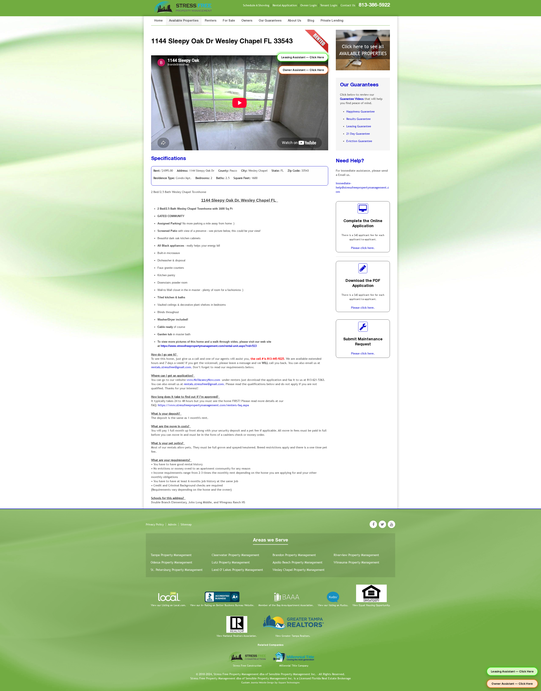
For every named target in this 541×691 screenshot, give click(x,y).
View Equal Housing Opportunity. (371, 605)
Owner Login (308, 5)
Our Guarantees (270, 20)
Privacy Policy (155, 524)
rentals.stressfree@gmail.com (171, 367)
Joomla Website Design (262, 682)
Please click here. (363, 248)
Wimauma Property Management (356, 562)
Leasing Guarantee (358, 126)
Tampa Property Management (171, 555)
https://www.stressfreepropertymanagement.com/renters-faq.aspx (203, 405)
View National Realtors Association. (237, 635)
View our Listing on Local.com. (168, 605)
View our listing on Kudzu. (333, 605)
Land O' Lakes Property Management (237, 570)
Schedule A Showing (256, 5)
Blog (310, 20)
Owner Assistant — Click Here (303, 70)
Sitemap (186, 524)
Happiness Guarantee (360, 111)
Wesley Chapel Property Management (299, 570)
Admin (172, 524)
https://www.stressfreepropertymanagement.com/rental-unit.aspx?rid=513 (209, 346)
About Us (294, 20)
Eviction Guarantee (359, 141)
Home (158, 20)
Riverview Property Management (356, 555)
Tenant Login (328, 5)
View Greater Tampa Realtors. (292, 635)
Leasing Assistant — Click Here (302, 57)
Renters (210, 20)
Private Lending (332, 20)
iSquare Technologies (289, 682)
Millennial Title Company (293, 665)
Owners (246, 20)
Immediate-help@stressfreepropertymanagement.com (362, 187)
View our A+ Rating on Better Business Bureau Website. (222, 605)
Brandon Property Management (294, 555)
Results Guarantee (358, 119)
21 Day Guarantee (358, 133)
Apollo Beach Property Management (297, 562)
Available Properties (183, 20)
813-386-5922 (374, 5)
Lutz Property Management (231, 562)
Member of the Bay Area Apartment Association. (286, 605)
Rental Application (285, 5)
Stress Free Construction (247, 665)
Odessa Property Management (171, 562)
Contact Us (348, 5)
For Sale (229, 20)
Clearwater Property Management (235, 555)
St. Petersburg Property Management (177, 570)
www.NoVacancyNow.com (203, 379)
